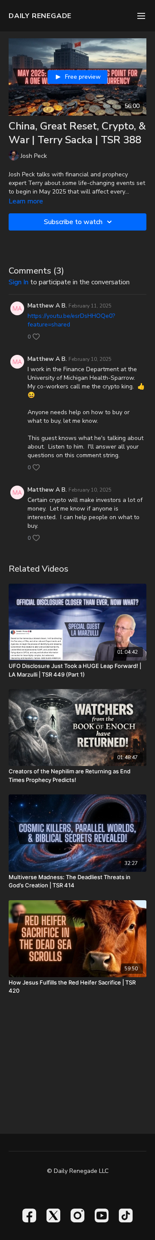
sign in (18, 282)
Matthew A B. (47, 306)
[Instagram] (77, 1215)
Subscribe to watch (73, 222)
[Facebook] (29, 1215)
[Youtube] (101, 1215)
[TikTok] (126, 1215)
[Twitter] (53, 1215)
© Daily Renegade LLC (77, 1171)
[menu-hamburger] (141, 15)
